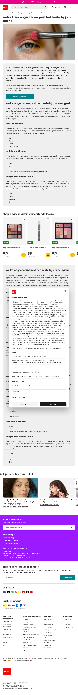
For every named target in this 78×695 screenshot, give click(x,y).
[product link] (14, 231)
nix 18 (5, 660)
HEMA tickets (27, 642)
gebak (5, 642)
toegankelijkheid (36, 658)
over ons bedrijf (49, 619)
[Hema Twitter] (8, 592)
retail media (47, 648)
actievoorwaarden (49, 638)
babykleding (7, 627)
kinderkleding (7, 624)
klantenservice (48, 635)
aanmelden (67, 577)
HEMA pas (26, 622)
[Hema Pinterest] (23, 592)
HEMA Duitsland (68, 622)
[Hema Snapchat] (19, 592)
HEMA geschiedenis (50, 630)
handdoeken (7, 634)
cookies (63, 658)
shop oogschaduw (20, 97)
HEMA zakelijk (48, 632)
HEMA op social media (30, 632)
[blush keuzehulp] (57, 493)
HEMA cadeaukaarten (30, 640)
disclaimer (19, 658)
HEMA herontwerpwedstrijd (31, 634)
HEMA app (26, 619)
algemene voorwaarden (51, 658)
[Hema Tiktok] (27, 592)
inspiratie (11, 13)
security (27, 658)
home (5, 13)
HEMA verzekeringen (30, 645)
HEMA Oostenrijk (68, 627)
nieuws (25, 650)
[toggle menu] (74, 7)
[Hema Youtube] (31, 592)
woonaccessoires (8, 632)
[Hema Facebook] (4, 592)
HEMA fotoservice (29, 637)
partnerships (47, 645)
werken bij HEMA (49, 622)
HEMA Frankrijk (67, 624)
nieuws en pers (48, 627)
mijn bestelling (9, 538)
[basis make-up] (20, 493)
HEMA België (67, 619)
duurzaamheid (48, 624)
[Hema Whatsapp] (12, 592)
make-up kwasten (45, 85)
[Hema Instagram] (16, 592)
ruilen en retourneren (11, 543)
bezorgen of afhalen (11, 540)
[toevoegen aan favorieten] (23, 219)
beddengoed (7, 629)
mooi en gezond (21, 13)
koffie (4, 645)
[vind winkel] (72, 528)
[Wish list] (65, 7)
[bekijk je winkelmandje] (69, 7)
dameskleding (7, 621)
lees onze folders (28, 624)
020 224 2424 (7, 551)
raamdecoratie (7, 637)
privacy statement (9, 658)
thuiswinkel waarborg (22, 660)
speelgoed (6, 640)
